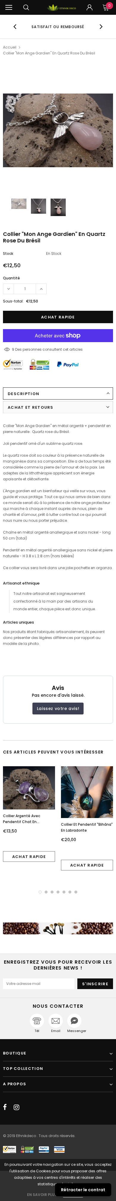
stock (8, 253)
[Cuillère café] (58, 928)
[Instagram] (16, 1107)
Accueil (9, 47)
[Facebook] (5, 1107)
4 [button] (58, 892)
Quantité (11, 278)
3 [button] (52, 892)
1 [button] (40, 892)
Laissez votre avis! (58, 708)
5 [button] (63, 892)
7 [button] (75, 892)
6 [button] (69, 892)
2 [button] (46, 892)
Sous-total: (13, 301)
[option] (58, 27)
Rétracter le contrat (83, 1190)
